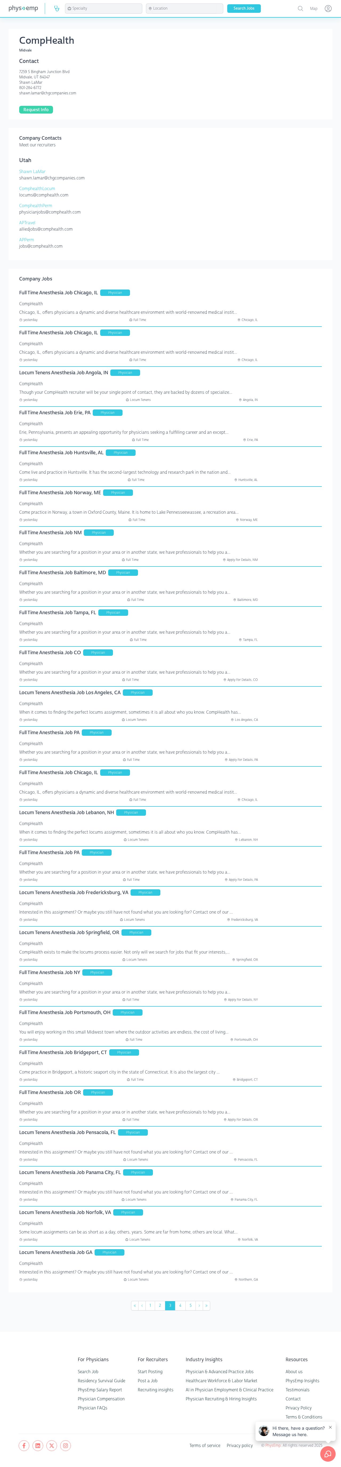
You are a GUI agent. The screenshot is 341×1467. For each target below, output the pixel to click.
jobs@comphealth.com (41, 246)
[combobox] (106, 8)
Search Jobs (244, 8)
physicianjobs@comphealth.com (50, 212)
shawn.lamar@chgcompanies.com (47, 93)
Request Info (36, 109)
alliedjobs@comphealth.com (46, 229)
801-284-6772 (30, 87)
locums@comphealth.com (43, 195)
